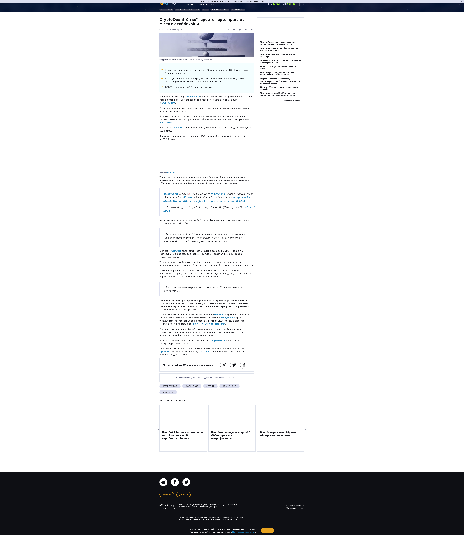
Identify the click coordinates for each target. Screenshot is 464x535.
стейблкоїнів (193, 96)
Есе (212, 4)
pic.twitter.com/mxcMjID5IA (228, 201)
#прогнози (208, 60)
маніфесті (219, 314)
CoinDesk (176, 251)
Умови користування (295, 508)
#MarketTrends (172, 201)
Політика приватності (295, 505)
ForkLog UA (177, 30)
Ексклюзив (203, 4)
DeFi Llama (171, 172)
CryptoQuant (168, 102)
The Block (176, 127)
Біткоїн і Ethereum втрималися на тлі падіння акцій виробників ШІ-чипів (277, 43)
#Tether (186, 60)
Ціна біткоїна (166, 10)
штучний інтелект (220, 10)
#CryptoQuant (165, 60)
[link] (169, 4)
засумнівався (217, 340)
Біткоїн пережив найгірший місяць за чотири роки (277, 55)
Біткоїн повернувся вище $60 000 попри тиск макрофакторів (279, 49)
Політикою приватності (243, 532)
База (205, 10)
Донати (183, 494)
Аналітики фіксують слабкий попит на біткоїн (278, 67)
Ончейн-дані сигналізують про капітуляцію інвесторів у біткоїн (280, 61)
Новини (190, 4)
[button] (301, 4)
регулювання (237, 10)
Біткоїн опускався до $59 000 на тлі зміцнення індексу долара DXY (277, 74)
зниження (206, 351)
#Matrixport (177, 60)
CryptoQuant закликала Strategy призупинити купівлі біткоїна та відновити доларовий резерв (280, 81)
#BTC (207, 201)
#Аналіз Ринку (196, 60)
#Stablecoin (218, 193)
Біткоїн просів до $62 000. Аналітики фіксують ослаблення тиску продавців (278, 94)
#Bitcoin (187, 197)
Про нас (166, 494)
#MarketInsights (193, 201)
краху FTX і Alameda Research (208, 323)
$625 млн (166, 351)
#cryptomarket (241, 197)
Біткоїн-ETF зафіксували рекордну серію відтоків (279, 88)
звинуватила (228, 317)
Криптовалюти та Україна (187, 10)
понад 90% (166, 122)
